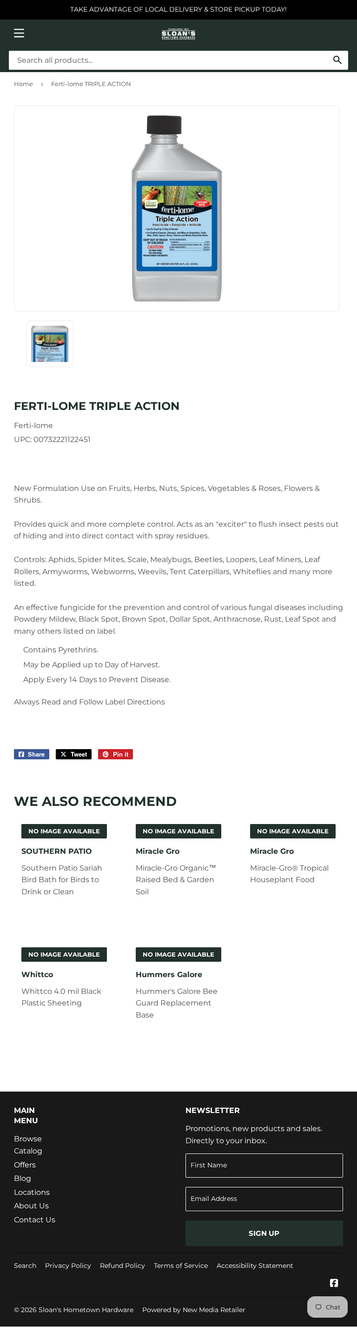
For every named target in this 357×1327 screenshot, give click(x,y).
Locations (32, 1192)
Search (25, 1265)
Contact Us (34, 1219)
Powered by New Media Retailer (193, 1310)
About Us (31, 1205)
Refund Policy (122, 1265)
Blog (22, 1178)
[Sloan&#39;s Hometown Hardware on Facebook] (334, 1284)
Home (23, 83)
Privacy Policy (68, 1265)
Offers (25, 1164)
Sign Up (264, 1233)
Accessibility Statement (255, 1265)
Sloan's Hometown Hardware (86, 1310)
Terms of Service (181, 1265)
